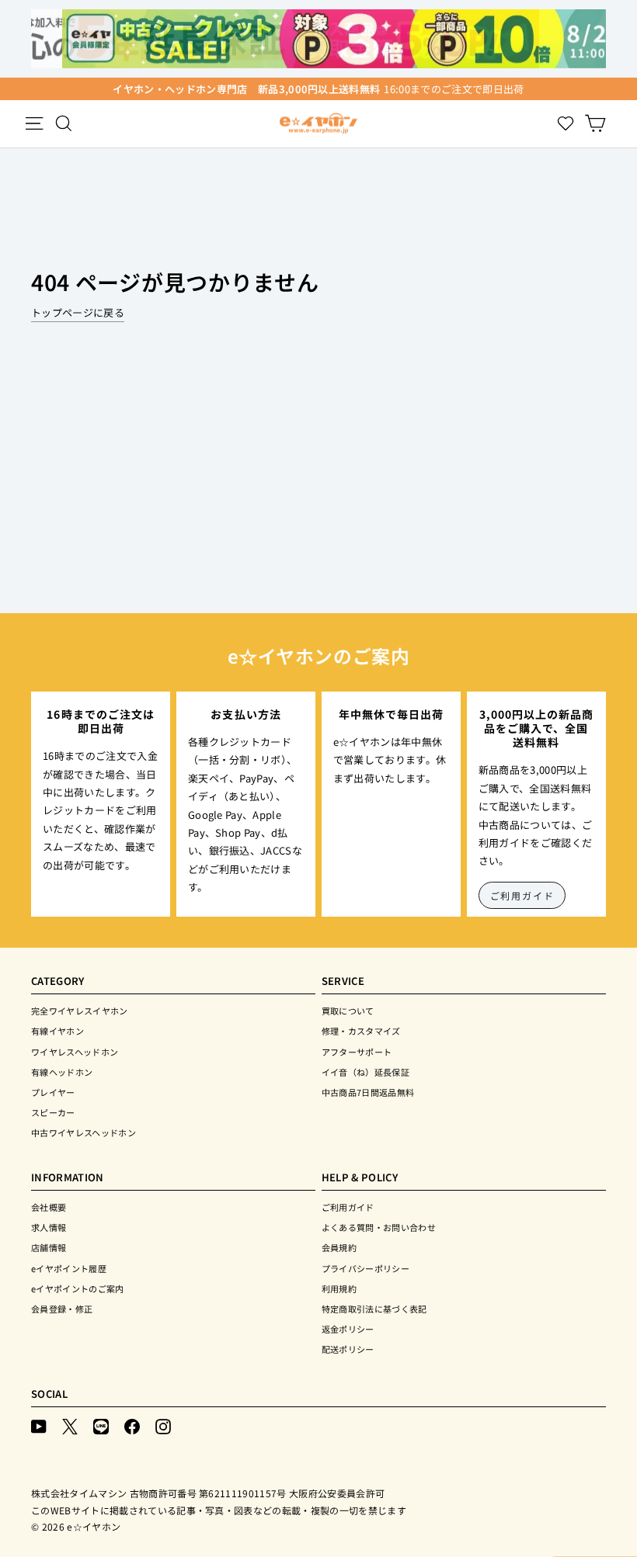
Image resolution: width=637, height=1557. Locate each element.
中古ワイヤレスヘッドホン (83, 1132)
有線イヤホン (57, 1031)
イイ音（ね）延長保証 (365, 1072)
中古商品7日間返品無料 (368, 1092)
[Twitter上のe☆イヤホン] (70, 1425)
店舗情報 (48, 1247)
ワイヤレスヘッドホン (74, 1052)
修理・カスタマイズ (361, 1031)
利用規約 (339, 1288)
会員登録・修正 (61, 1308)
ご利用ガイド (522, 895)
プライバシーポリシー (365, 1268)
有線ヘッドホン (61, 1072)
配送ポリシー (348, 1349)
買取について (348, 1010)
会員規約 (339, 1247)
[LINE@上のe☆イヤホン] (101, 1425)
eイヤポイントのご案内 (77, 1288)
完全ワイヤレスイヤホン (79, 1010)
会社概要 (48, 1207)
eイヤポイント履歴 (68, 1268)
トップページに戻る (77, 312)
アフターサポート (357, 1052)
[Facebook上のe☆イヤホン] (132, 1425)
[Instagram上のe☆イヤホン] (163, 1425)
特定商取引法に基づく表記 (374, 1308)
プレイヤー (53, 1092)
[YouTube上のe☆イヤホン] (39, 1425)
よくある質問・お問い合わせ (379, 1227)
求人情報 (48, 1227)
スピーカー (53, 1112)
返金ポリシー (348, 1329)
